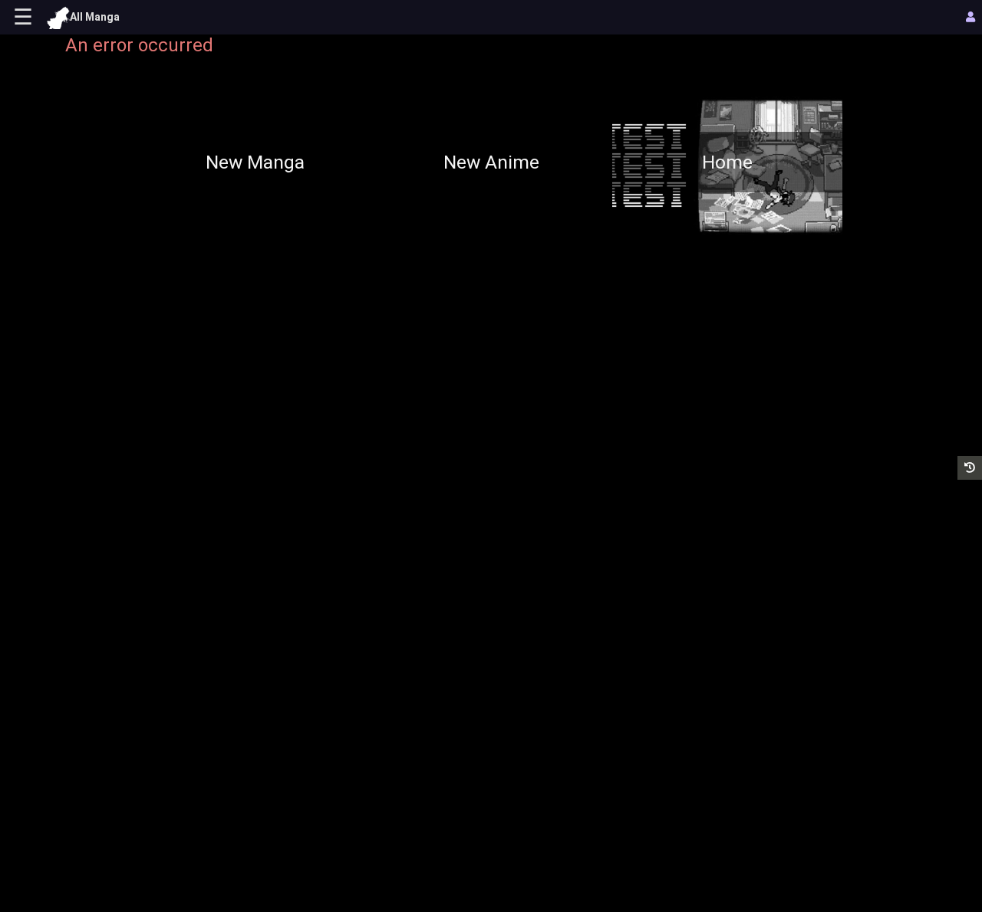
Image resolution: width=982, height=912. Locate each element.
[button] (969, 468)
